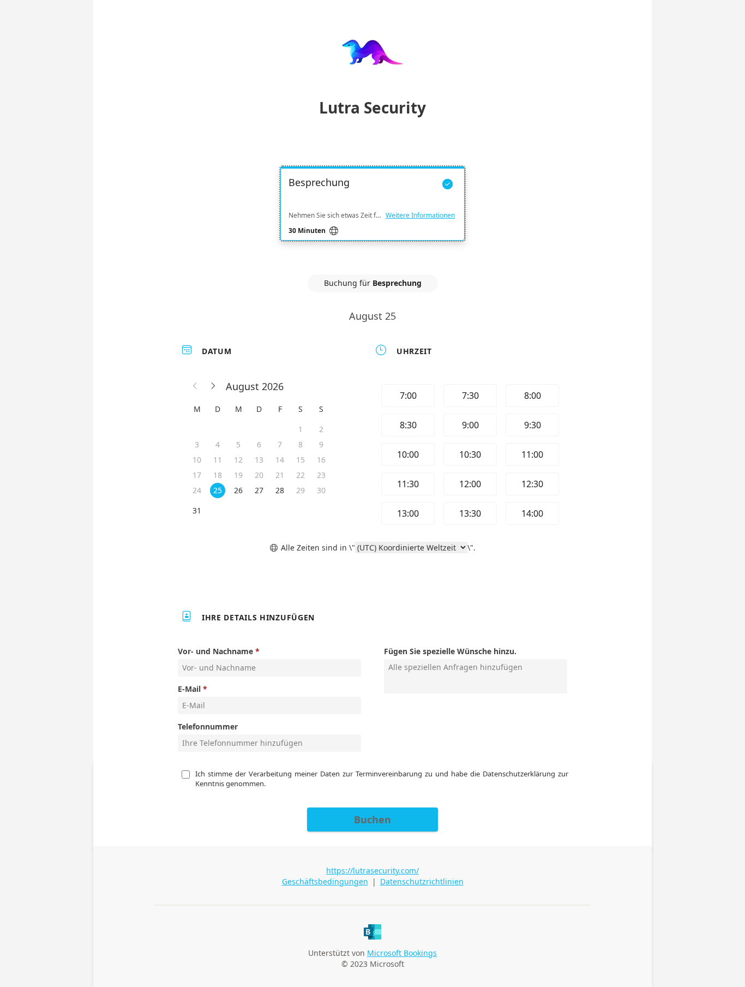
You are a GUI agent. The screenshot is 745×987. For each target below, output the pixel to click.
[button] (195, 386)
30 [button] (321, 490)
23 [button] (321, 475)
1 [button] (300, 429)
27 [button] (259, 490)
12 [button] (238, 459)
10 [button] (197, 459)
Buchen (372, 819)
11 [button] (217, 459)
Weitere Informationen (420, 215)
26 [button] (238, 490)
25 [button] (217, 490)
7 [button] (280, 444)
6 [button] (259, 444)
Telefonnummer (208, 726)
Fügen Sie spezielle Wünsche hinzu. (450, 651)
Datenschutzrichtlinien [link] (422, 881)
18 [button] (217, 475)
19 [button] (238, 475)
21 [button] (279, 475)
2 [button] (321, 429)
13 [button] (259, 459)
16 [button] (321, 459)
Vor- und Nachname (215, 651)
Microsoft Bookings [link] (402, 953)
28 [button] (279, 490)
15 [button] (300, 459)
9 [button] (321, 444)
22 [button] (300, 475)
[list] (372, 213)
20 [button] (259, 475)
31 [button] (197, 510)
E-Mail (189, 689)
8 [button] (300, 444)
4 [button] (217, 444)
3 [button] (197, 444)
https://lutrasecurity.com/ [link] (372, 870)
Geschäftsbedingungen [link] (325, 881)
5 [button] (238, 444)
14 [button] (279, 459)
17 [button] (197, 475)
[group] (469, 454)
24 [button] (197, 490)
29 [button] (300, 490)
